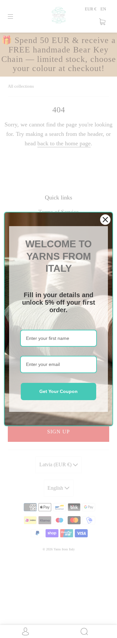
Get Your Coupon (58, 391)
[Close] (105, 219)
